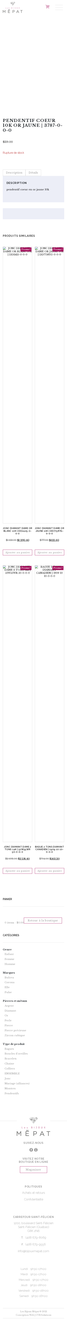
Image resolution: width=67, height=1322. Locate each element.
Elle (7, 987)
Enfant (9, 954)
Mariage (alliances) (17, 1083)
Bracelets (11, 1058)
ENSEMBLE (12, 1073)
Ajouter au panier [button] (17, 552)
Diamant (10, 1010)
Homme (10, 964)
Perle (8, 1020)
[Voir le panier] (47, 6)
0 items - (14, 922)
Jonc (8, 1078)
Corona (10, 982)
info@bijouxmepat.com (33, 1251)
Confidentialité (33, 1199)
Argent (9, 1005)
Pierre (9, 1025)
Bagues (9, 1048)
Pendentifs (12, 1093)
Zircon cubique (15, 1035)
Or (6, 1015)
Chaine (9, 1063)
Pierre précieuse (15, 1030)
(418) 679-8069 (35, 1237)
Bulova (9, 977)
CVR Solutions (43, 1315)
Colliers (10, 1068)
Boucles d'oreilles (16, 1053)
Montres (10, 1088)
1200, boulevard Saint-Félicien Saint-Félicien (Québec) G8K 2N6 (33, 1227)
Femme (9, 959)
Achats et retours (33, 1192)
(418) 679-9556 (35, 1244)
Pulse (8, 992)
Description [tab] (14, 172)
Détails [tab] (33, 172)
